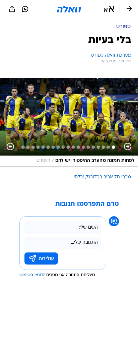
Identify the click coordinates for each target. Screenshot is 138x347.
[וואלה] (69, 9)
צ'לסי (79, 177)
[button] (109, 9)
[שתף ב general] (12, 9)
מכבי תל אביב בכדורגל (108, 177)
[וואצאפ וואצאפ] (25, 9)
